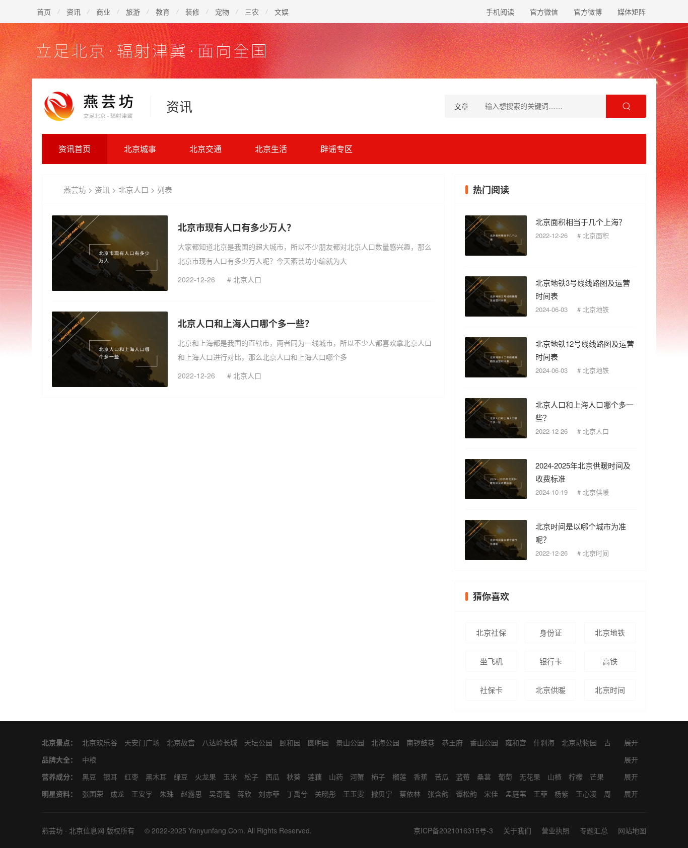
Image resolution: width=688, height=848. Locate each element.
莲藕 (315, 777)
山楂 (554, 777)
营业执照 (555, 830)
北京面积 (596, 235)
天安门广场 (142, 742)
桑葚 (484, 777)
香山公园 (484, 742)
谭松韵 (466, 794)
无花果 (529, 777)
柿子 (378, 777)
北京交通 (205, 149)
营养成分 (56, 777)
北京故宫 (181, 742)
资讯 (73, 12)
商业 (103, 12)
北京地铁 (596, 309)
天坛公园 (258, 742)
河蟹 (357, 777)
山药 (336, 777)
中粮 (89, 759)
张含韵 (438, 794)
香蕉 (421, 777)
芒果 (597, 777)
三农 (252, 12)
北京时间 (596, 553)
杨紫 (562, 794)
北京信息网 (86, 830)
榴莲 (399, 777)
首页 (44, 12)
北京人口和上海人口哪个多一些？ (246, 323)
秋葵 (294, 777)
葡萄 (505, 777)
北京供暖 (596, 492)
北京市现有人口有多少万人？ (237, 227)
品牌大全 (56, 759)
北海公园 (385, 742)
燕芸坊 (74, 189)
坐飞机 (491, 661)
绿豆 (181, 777)
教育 (163, 12)
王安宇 (142, 794)
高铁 (609, 661)
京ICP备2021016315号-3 (453, 830)
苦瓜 (442, 777)
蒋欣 (244, 794)
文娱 (281, 12)
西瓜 (272, 777)
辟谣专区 (336, 149)
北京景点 (56, 742)
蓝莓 (463, 777)
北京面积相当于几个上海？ (580, 221)
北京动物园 (579, 742)
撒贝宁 (381, 794)
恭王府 (452, 742)
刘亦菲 (269, 794)
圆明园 (318, 742)
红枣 (131, 777)
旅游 (133, 12)
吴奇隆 (219, 794)
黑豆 (89, 777)
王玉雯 (353, 794)
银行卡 (550, 661)
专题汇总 (594, 830)
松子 (251, 777)
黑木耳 (156, 777)
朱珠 (167, 794)
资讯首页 (74, 149)
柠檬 (576, 777)
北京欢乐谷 (99, 742)
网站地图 (632, 830)
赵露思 (191, 794)
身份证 (550, 632)
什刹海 (544, 742)
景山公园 (350, 742)
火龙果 (205, 777)
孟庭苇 (515, 794)
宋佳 (491, 794)
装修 (192, 12)
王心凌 (586, 794)
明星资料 (56, 794)
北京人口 (133, 189)
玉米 (230, 777)
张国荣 (92, 794)
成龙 (117, 794)
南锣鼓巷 (420, 742)
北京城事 (140, 149)
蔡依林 (410, 794)
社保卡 (491, 689)
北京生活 (271, 149)
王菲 (540, 794)
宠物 (222, 12)
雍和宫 (515, 742)
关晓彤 (325, 794)
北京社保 (491, 632)
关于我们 (517, 830)
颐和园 (290, 742)
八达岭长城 (219, 742)
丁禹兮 (297, 794)
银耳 (110, 777)
